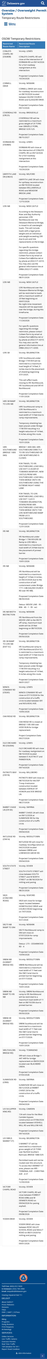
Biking (4, 1319)
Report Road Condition (11, 1349)
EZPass (17, 1312)
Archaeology (6, 1329)
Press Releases (8, 1304)
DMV (3, 1312)
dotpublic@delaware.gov (16, 1291)
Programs (6, 1322)
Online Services (8, 1336)
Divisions (5, 1307)
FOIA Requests (8, 1327)
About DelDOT (7, 1302)
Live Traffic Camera (9, 1339)
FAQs (4, 1310)
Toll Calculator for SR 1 (10, 1346)
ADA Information (24, 1353)
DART (9, 1312)
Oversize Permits (9, 1341)
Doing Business (8, 1324)
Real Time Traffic (8, 1344)
